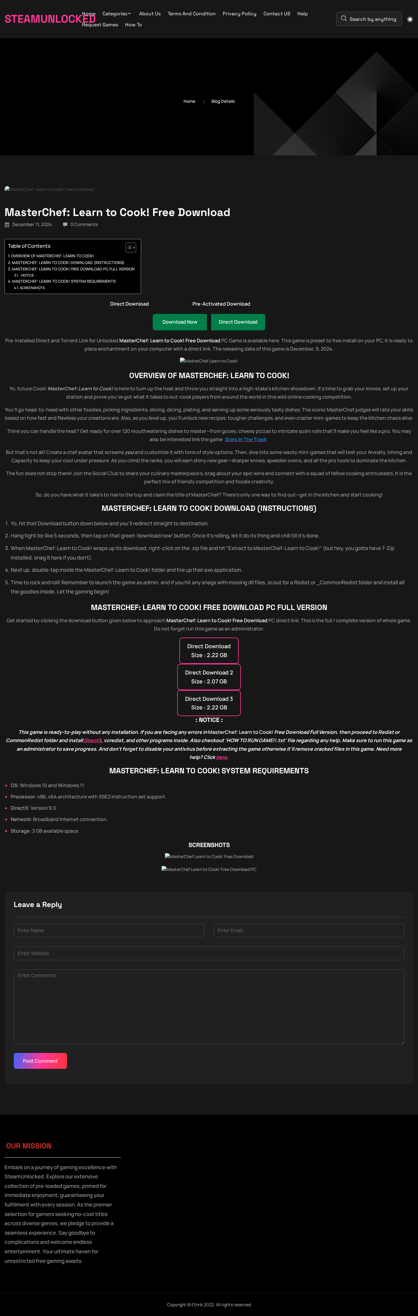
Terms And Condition (192, 13)
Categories (115, 13)
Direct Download (129, 303)
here (221, 757)
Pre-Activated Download (221, 303)
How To (133, 24)
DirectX (92, 740)
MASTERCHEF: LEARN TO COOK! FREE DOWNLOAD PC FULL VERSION (73, 269)
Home (88, 13)
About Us (150, 13)
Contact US (276, 13)
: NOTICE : (28, 275)
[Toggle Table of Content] (128, 247)
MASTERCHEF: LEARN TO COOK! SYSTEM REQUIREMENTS (64, 281)
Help (302, 13)
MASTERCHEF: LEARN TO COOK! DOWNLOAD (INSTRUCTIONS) (68, 262)
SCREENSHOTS (32, 287)
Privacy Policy (239, 13)
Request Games (100, 24)
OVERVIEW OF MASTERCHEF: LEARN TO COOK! (52, 255)
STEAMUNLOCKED (35, 19)
